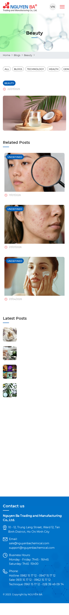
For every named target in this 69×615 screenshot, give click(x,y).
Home (6, 55)
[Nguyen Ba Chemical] (20, 6)
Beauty (28, 55)
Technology (35, 69)
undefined (14, 157)
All (7, 69)
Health (53, 69)
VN (52, 7)
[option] (34, 176)
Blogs (17, 55)
